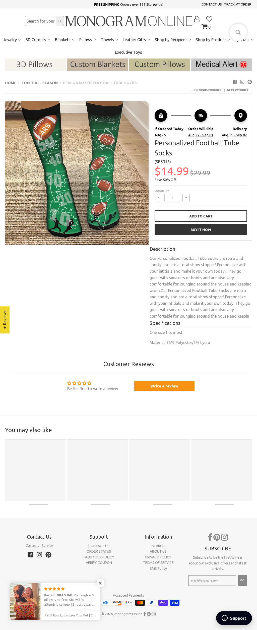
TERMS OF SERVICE (158, 563)
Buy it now (200, 229)
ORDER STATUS (99, 551)
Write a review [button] (164, 385)
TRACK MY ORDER (237, 4)
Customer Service (39, 546)
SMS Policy (158, 568)
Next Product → (239, 90)
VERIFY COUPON (99, 563)
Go (242, 580)
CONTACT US (212, 4)
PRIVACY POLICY (158, 557)
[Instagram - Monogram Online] (242, 82)
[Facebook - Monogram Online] (234, 82)
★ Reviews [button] (5, 319)
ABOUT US (158, 551)
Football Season (40, 82)
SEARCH (158, 546)
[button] (100, 583)
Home (10, 82)
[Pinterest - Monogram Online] (249, 82)
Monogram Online (128, 614)
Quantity (162, 191)
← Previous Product (206, 90)
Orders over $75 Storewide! (128, 4)
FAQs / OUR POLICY (99, 557)
